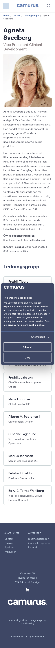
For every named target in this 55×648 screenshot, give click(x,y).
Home (6, 15)
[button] (6, 6)
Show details (38, 336)
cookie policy (36, 324)
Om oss (16, 15)
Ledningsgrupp (31, 15)
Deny (27, 357)
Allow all (27, 347)
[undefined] (28, 6)
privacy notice (16, 324)
